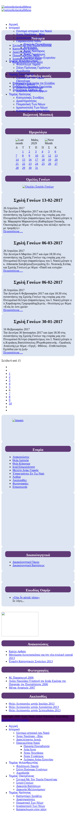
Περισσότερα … (13, 231)
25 (43, 163)
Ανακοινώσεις (21, 456)
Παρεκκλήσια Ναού (28, 41)
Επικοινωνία (20, 486)
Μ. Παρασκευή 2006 (21, 677)
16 (30, 159)
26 (49, 163)
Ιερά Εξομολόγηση (24, 466)
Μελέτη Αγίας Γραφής (26, 470)
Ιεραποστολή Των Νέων (32, 107)
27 (56, 163)
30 (30, 167)
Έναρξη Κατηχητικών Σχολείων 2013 (31, 661)
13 (56, 155)
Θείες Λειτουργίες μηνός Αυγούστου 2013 (34, 707)
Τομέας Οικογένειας (21, 74)
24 (36, 163)
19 (49, 159)
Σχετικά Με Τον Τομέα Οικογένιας (30, 79)
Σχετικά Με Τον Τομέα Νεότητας (32, 45)
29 (23, 167)
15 (23, 159)
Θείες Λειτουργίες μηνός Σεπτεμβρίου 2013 (35, 710)
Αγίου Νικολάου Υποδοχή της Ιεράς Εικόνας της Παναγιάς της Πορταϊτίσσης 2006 (37, 682)
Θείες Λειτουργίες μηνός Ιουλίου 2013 (31, 703)
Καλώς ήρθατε (17, 651)
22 (23, 163)
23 (30, 163)
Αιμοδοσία (23, 71)
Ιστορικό (14, 27)
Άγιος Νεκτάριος (34, 51)
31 (36, 167)
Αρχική (13, 24)
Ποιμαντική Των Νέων (30, 104)
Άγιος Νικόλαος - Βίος (30, 34)
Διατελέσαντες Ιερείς (29, 37)
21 (17, 163)
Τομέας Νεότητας (20, 94)
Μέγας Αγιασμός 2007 (22, 687)
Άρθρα (17, 476)
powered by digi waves (15, 719)
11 (43, 155)
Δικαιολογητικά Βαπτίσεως (28, 565)
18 (43, 159)
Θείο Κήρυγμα (21, 463)
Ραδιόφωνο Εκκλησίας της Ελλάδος (34, 83)
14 (17, 159)
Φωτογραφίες (20, 483)
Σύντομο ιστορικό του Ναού (34, 31)
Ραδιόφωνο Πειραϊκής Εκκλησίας (32, 86)
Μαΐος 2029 (34, 141)
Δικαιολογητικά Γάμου (26, 562)
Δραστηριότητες (26, 101)
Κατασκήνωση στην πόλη (32, 110)
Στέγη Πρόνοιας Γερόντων (33, 67)
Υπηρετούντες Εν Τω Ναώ (28, 473)
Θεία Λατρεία (21, 460)
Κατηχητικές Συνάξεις (30, 97)
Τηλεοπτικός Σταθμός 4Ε (27, 89)
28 (17, 167)
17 (36, 159)
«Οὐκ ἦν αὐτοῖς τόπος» (26, 597)
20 (56, 159)
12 (49, 155)
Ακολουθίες (20, 480)
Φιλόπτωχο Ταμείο (28, 64)
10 (36, 155)
